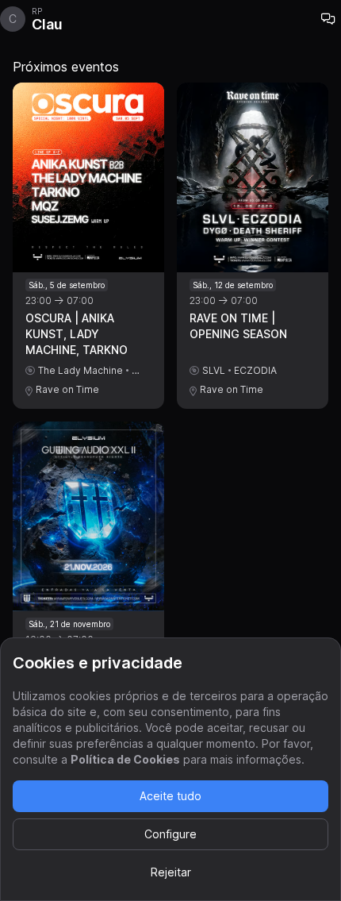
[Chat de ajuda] (328, 19)
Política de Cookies (125, 759)
